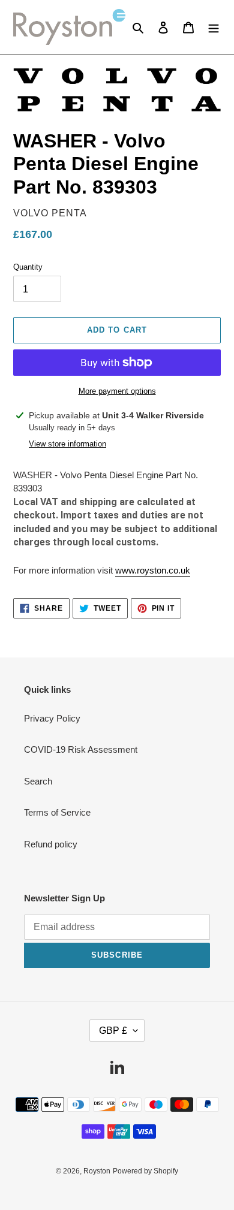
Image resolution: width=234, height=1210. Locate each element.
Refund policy (50, 844)
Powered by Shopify (145, 1171)
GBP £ (113, 1030)
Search (38, 781)
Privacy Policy (52, 718)
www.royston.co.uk (152, 570)
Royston (96, 1171)
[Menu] (213, 27)
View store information (67, 443)
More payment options (117, 391)
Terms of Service (57, 812)
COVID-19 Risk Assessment (80, 749)
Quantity (28, 266)
